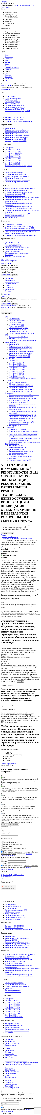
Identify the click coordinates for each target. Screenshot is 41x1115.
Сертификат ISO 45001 (12, 1009)
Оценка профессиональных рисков (17, 253)
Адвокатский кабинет (12, 251)
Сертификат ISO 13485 (12, 1013)
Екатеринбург (5, 7)
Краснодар (8, 77)
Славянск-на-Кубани (12, 68)
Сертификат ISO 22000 (12, 1004)
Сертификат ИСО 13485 (13, 164)
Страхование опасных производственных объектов (22, 230)
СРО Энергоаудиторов (12, 102)
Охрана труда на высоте (13, 990)
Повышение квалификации (14, 172)
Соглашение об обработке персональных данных (21, 1063)
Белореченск (9, 57)
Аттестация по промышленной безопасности (20, 188)
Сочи (6, 80)
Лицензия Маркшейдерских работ (16, 137)
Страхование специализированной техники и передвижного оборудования (20, 232)
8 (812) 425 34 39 (18, 875)
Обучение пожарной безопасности (16, 182)
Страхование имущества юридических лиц (19, 226)
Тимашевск (9, 69)
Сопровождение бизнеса (13, 246)
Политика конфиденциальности (16, 1061)
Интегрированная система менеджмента (18, 166)
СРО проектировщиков (13, 906)
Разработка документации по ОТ (16, 256)
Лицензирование (10, 342)
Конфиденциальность (12, 1088)
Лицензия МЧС (10, 128)
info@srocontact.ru (7, 89)
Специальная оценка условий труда (17, 247)
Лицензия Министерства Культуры (17, 130)
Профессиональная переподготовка (17, 176)
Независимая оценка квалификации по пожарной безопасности (22, 419)
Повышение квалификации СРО (16, 910)
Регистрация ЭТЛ (11, 217)
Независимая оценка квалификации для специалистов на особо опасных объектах (19, 207)
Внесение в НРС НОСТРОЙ (14, 118)
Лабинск (8, 66)
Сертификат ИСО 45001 (13, 162)
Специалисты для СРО (12, 919)
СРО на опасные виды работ (14, 105)
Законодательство (11, 1056)
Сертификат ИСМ (11, 1015)
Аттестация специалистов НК (15, 196)
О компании (9, 278)
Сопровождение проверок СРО (15, 107)
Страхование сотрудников (13, 224)
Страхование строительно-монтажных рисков (20, 235)
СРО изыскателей (11, 908)
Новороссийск (10, 78)
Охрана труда (7, 846)
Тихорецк (4, 2)
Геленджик (8, 59)
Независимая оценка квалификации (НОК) (19, 192)
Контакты (8, 291)
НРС (6, 335)
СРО (6, 317)
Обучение (8, 380)
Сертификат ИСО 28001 (13, 158)
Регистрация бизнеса (12, 242)
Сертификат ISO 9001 (12, 1000)
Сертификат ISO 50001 (12, 1011)
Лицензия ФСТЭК (11, 133)
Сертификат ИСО (11, 148)
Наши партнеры (10, 284)
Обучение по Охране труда (14, 178)
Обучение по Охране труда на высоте (17, 180)
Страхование (9, 427)
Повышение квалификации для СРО (17, 111)
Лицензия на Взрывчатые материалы (17, 135)
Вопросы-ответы (10, 289)
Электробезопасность (10, 842)
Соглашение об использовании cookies (18, 1064)
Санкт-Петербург (19, 5)
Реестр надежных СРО (12, 103)
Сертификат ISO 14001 (12, 1002)
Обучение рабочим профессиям (15, 174)
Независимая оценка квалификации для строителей (22, 197)
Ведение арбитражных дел (14, 244)
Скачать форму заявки (8, 764)
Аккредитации (10, 280)
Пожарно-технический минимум (14, 848)
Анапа (7, 55)
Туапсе (7, 73)
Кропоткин (8, 62)
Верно (15, 274)
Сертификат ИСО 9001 (12, 149)
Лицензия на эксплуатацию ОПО (16, 139)
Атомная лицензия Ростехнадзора (16, 132)
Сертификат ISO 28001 (12, 1008)
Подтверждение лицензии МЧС (15, 141)
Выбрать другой (6, 274)
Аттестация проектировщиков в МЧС (17, 214)
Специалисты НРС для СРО (14, 109)
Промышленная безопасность (13, 844)
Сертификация (10, 358)
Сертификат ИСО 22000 (13, 155)
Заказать (20, 681)
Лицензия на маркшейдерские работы (18, 945)
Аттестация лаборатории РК (14, 216)
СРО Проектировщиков (13, 98)
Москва (27, 5)
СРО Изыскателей (11, 100)
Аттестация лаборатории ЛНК (15, 194)
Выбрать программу (8, 533)
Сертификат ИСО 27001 (13, 157)
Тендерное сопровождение (14, 249)
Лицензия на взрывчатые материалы (17, 944)
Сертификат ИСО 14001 (13, 151)
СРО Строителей (10, 96)
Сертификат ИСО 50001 (13, 160)
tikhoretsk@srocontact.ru (9, 260)
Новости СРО (9, 287)
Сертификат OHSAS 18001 (14, 153)
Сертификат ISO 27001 (12, 1006)
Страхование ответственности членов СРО (19, 228)
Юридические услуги (12, 444)
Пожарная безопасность (13, 992)
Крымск (7, 64)
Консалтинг (9, 255)
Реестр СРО (9, 1057)
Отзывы (7, 285)
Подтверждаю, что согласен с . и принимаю (19, 853)
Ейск (6, 60)
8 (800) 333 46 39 (6, 875)
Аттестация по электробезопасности (17, 190)
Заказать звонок (6, 313)
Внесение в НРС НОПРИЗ (14, 119)
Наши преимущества (12, 282)
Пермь (33, 5)
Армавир (8, 75)
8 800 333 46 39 (6, 85)
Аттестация (9, 393)
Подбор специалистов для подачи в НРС (18, 121)
